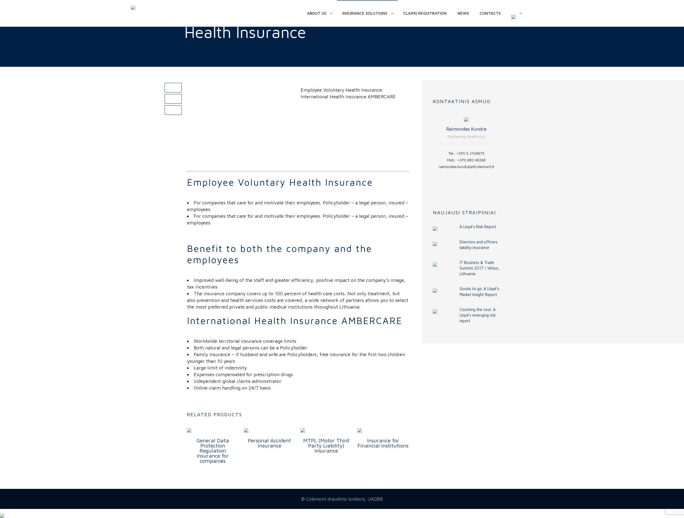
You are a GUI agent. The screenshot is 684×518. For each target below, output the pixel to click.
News (463, 13)
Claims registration (425, 13)
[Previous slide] (431, 151)
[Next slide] (501, 151)
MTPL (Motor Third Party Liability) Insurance (326, 445)
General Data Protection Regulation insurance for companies (212, 450)
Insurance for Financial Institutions (383, 443)
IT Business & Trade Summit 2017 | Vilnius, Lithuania (480, 268)
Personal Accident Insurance (269, 443)
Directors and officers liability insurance (479, 245)
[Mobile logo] (2, 512)
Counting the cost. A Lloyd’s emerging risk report (478, 315)
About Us (316, 13)
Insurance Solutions (364, 13)
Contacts (490, 13)
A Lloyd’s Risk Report (478, 226)
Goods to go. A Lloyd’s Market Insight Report (479, 291)
